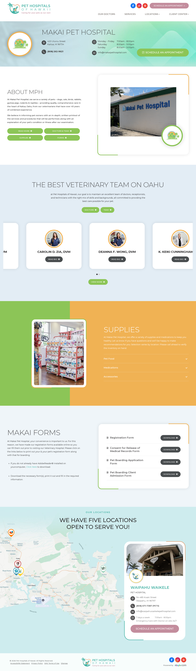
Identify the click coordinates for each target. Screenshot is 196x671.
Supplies (24, 138)
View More (96, 282)
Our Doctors (106, 14)
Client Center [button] (178, 14)
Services (130, 14)
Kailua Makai (145, 22)
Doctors (89, 210)
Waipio (145, 25)
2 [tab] (99, 274)
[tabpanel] (34, 246)
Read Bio (33, 259)
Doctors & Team (60, 131)
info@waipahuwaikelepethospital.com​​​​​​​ (156, 611)
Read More (23, 131)
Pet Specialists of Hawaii (145, 30)
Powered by (168, 665)
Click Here (31, 467)
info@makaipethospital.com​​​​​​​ (112, 52)
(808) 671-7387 (144, 606)
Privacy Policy (37, 663)
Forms (60, 138)
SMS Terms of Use (51, 663)
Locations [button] (151, 14)
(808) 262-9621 (55, 51)
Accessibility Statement (20, 663)
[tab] (146, 359)
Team (106, 210)
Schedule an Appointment (165, 52)
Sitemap (64, 663)
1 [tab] (97, 274)
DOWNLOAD (169, 438)
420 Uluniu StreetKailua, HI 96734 (56, 43)
